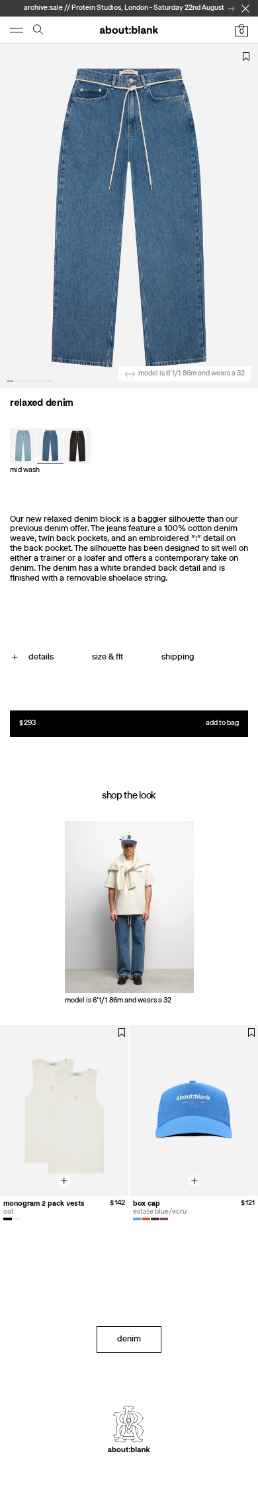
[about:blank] (129, 30)
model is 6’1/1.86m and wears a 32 (191, 373)
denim (129, 1338)
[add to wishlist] (246, 57)
